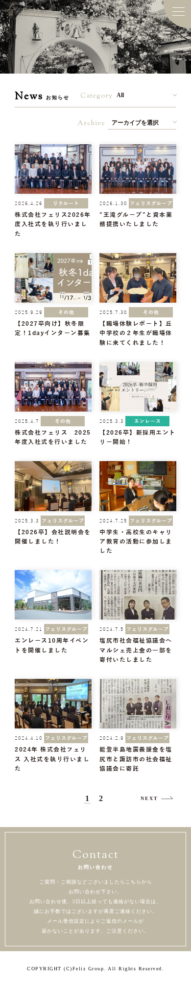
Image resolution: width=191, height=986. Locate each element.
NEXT (149, 798)
